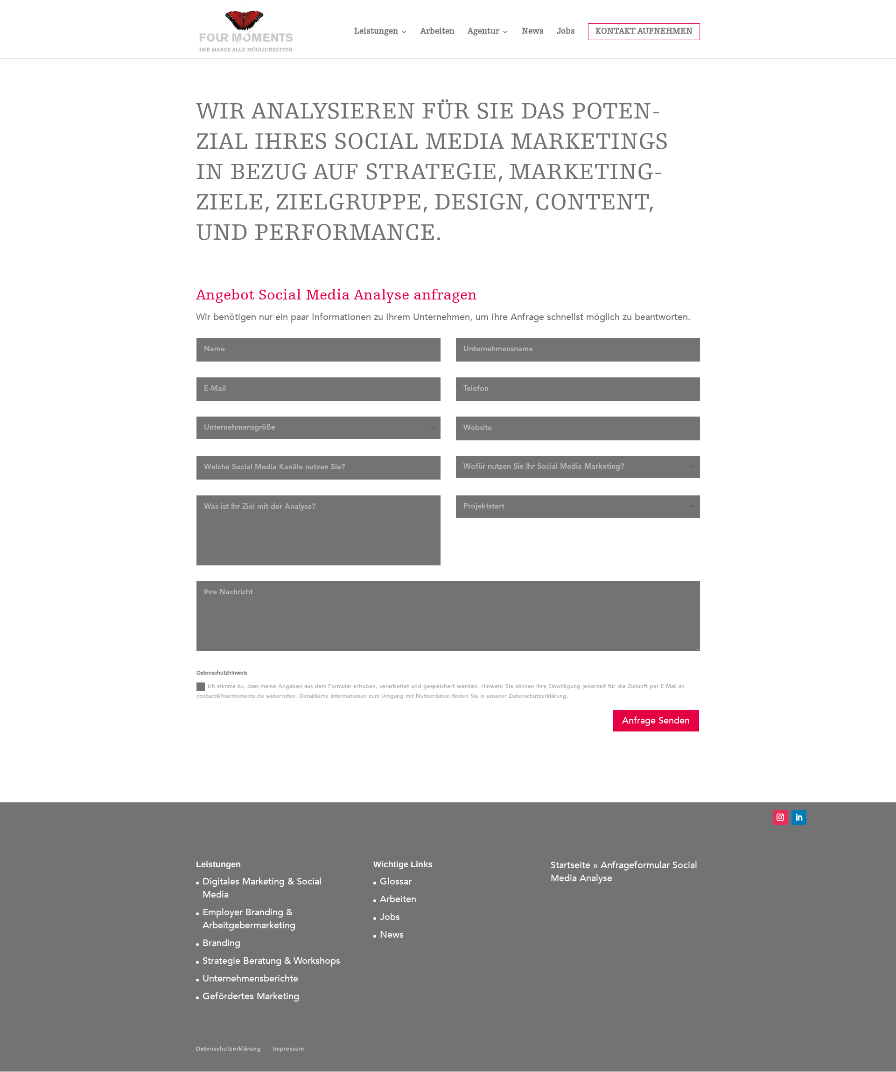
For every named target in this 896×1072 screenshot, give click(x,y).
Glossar (396, 881)
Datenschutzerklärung (228, 1048)
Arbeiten (437, 32)
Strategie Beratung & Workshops (271, 960)
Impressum (288, 1048)
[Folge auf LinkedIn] (798, 817)
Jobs (566, 32)
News (533, 32)
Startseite (570, 865)
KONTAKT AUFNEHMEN (644, 32)
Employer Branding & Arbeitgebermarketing (249, 919)
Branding (221, 943)
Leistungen (376, 32)
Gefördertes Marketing (251, 996)
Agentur (483, 32)
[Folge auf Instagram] (780, 817)
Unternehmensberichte (250, 978)
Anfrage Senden (656, 720)
